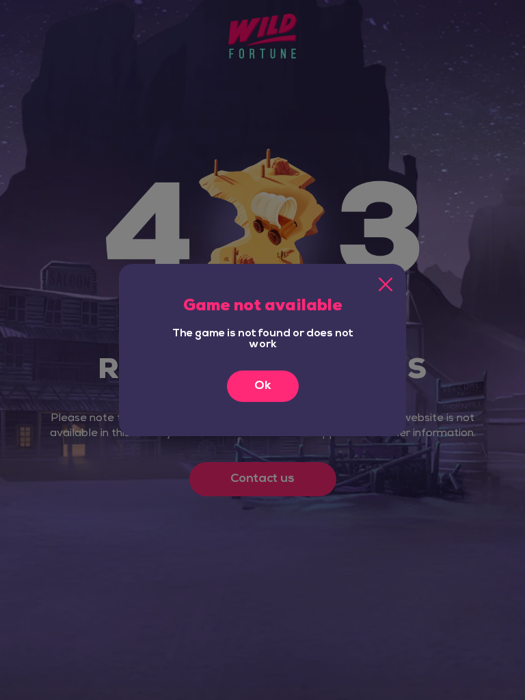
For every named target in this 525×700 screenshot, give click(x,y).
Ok (262, 386)
